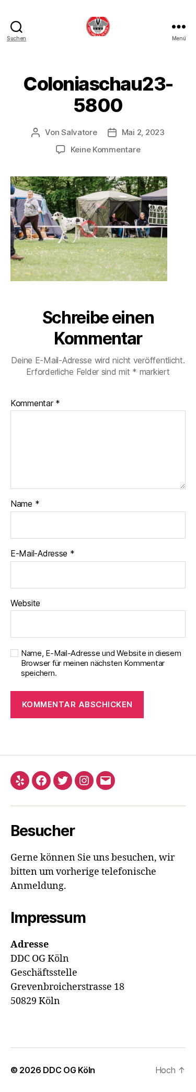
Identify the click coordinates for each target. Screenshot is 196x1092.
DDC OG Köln (69, 1070)
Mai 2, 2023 (143, 132)
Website (25, 603)
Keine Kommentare (106, 149)
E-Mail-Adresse (42, 554)
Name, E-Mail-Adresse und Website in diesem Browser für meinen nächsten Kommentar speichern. (101, 663)
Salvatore (79, 132)
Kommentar (35, 403)
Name (24, 504)
